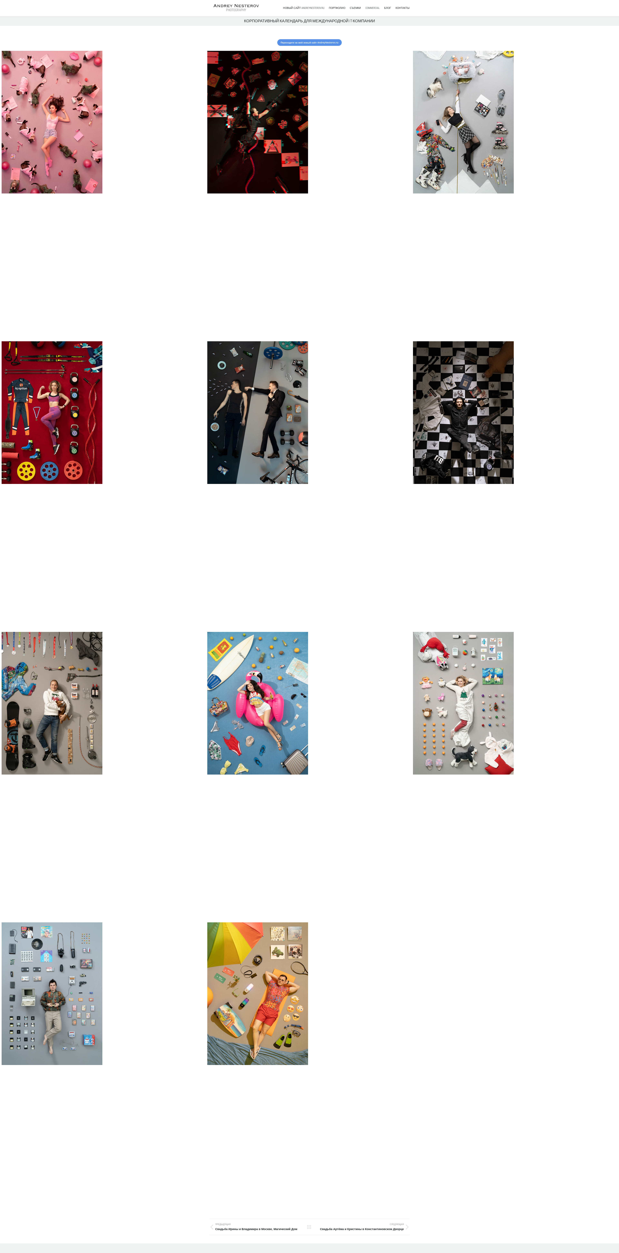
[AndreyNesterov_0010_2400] (309, 195)
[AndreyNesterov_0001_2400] (515, 195)
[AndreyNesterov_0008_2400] (104, 1066)
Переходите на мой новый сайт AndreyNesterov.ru (309, 42)
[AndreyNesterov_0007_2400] (104, 776)
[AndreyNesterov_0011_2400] (515, 776)
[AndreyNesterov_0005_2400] (309, 485)
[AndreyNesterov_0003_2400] (104, 485)
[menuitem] (303, 8)
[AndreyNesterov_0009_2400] (309, 776)
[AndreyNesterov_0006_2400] (515, 485)
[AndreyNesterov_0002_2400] (104, 195)
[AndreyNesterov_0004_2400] (309, 1066)
